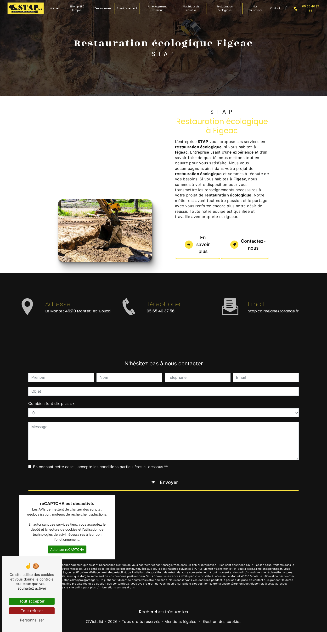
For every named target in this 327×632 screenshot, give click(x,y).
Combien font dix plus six (51, 403)
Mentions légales (180, 621)
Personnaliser (32, 620)
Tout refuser (32, 610)
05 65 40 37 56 (310, 8)
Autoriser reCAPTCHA (67, 549)
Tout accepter (32, 601)
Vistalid (96, 621)
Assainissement (127, 8)
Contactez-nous (253, 244)
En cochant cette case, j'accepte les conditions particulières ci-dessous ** (100, 466)
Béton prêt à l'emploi (77, 8)
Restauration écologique (224, 8)
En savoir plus (203, 244)
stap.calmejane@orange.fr (273, 311)
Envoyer (169, 482)
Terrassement (103, 8)
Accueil (54, 8)
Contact (275, 8)
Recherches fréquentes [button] (163, 612)
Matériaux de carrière (191, 8)
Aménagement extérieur (157, 8)
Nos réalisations (255, 8)
